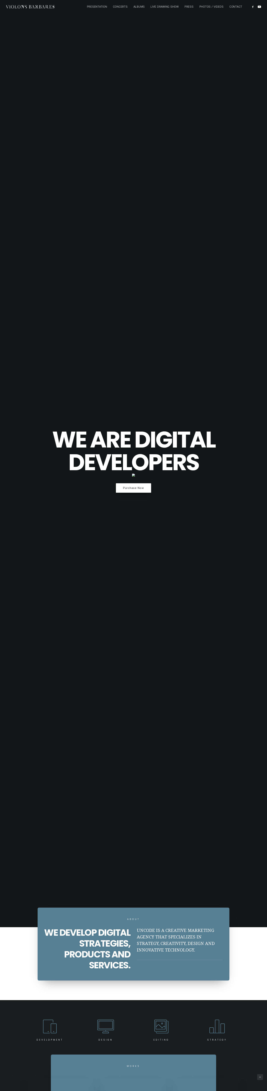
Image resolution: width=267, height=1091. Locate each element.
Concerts (120, 6)
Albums (139, 6)
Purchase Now (133, 488)
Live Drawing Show (165, 6)
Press (189, 6)
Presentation (97, 6)
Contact (235, 6)
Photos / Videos (211, 6)
